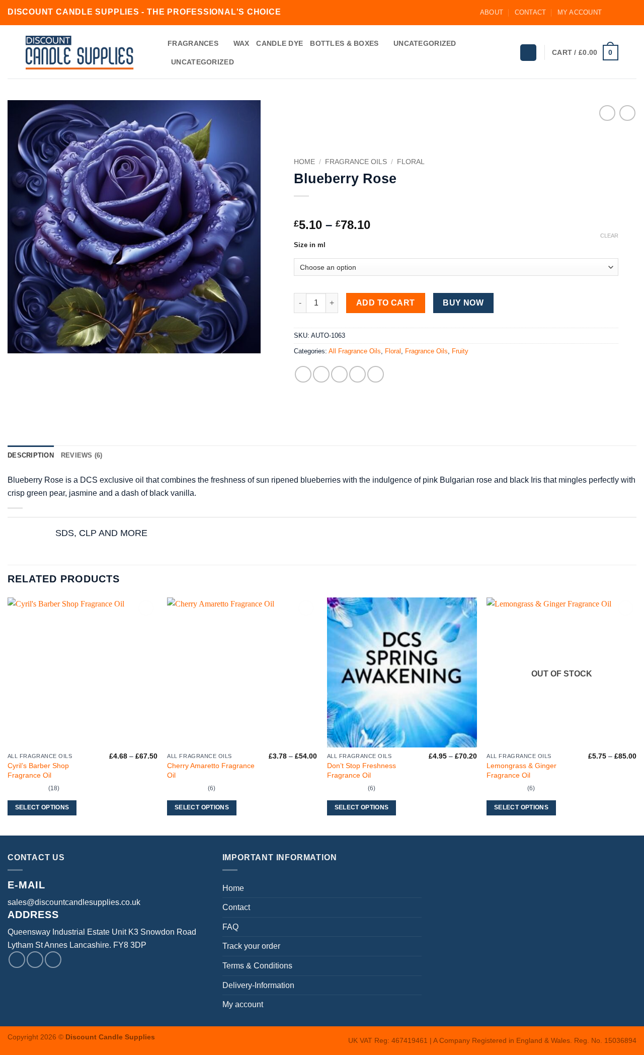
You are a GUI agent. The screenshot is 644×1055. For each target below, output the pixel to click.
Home (304, 162)
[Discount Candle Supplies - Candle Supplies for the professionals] (80, 52)
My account (579, 12)
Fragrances (193, 43)
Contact (530, 12)
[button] (528, 52)
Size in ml (310, 245)
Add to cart (385, 302)
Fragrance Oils (356, 162)
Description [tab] (31, 455)
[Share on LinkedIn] (375, 374)
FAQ (230, 927)
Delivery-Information (258, 985)
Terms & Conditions (257, 965)
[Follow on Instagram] (622, 12)
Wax (241, 43)
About (491, 12)
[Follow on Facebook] (612, 12)
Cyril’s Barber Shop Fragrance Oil (38, 770)
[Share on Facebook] (303, 374)
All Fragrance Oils (355, 351)
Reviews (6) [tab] (82, 455)
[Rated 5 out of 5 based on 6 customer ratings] (456, 209)
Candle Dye (279, 43)
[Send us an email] (631, 12)
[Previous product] (627, 113)
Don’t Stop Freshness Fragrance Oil (361, 770)
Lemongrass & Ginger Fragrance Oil (521, 770)
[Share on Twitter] (321, 374)
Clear (609, 236)
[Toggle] (39, 534)
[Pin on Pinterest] (357, 374)
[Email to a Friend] (339, 374)
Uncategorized (424, 43)
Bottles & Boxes (344, 43)
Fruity (460, 351)
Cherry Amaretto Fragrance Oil (211, 770)
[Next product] (607, 113)
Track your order (251, 946)
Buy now (463, 302)
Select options (42, 807)
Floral (411, 162)
